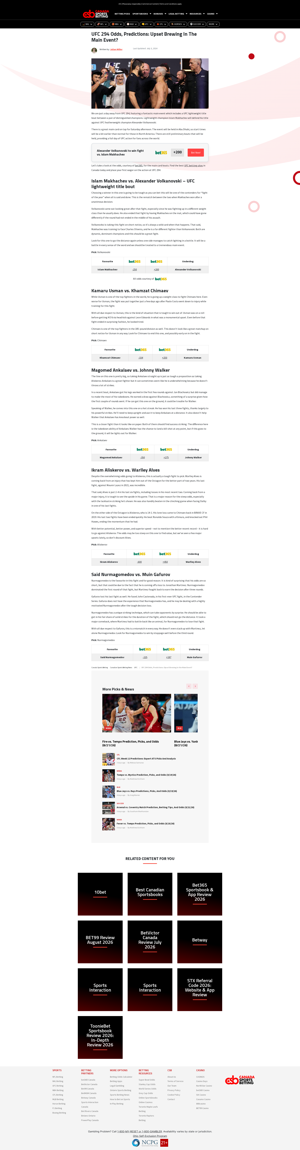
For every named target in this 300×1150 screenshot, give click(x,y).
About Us (172, 1076)
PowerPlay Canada (90, 1120)
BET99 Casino (202, 1108)
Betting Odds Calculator (121, 1076)
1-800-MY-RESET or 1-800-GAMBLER (139, 1131)
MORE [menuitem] (211, 24)
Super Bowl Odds (147, 1079)
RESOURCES (195, 13)
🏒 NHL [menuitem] (85, 24)
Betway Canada (88, 1097)
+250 (164, 357)
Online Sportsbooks (148, 1097)
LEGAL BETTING (176, 13)
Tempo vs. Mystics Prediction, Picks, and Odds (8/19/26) (146, 774)
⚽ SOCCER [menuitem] (195, 24)
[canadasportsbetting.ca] (96, 13)
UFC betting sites (193, 165)
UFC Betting (57, 1085)
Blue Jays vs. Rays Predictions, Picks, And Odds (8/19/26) (147, 791)
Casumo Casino (203, 1099)
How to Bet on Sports (120, 1099)
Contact (171, 1099)
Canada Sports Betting (99, 667)
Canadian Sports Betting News (121, 667)
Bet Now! (195, 152)
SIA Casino (201, 1094)
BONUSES (158, 13)
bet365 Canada (88, 1079)
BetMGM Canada (88, 1093)
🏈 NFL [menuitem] (100, 24)
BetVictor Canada (89, 1084)
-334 (140, 357)
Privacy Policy (174, 1090)
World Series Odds (147, 1088)
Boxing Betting (59, 1112)
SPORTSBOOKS (140, 13)
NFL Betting (57, 1076)
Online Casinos (145, 1102)
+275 (166, 457)
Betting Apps (116, 1081)
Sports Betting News (119, 1094)
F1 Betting (57, 1108)
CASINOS (200, 1076)
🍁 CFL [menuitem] (160, 24)
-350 (142, 457)
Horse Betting (58, 1103)
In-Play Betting (116, 1103)
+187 (168, 657)
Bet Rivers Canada (89, 1111)
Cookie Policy (174, 1094)
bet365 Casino (203, 1090)
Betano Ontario (88, 1115)
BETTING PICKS (122, 13)
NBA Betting (58, 1090)
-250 (134, 269)
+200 (156, 269)
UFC (135, 667)
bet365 (138, 165)
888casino (201, 1103)
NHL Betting (57, 1081)
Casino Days (202, 1081)
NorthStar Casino (204, 1085)
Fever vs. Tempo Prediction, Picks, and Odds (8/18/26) (145, 823)
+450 (165, 561)
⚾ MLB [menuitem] (130, 24)
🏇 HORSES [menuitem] (176, 24)
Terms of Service (175, 1081)
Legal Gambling (117, 1085)
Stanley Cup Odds (147, 1084)
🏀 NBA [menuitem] (115, 24)
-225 (145, 657)
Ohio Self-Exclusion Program (150, 1136)
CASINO (210, 13)
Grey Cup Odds (146, 1093)
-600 (139, 561)
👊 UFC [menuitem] (145, 24)
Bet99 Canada (87, 1088)
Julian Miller (116, 49)
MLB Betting (58, 1099)
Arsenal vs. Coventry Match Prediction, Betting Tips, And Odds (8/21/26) (155, 807)
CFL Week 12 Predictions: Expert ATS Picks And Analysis (146, 758)
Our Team (172, 1085)
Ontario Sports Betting (120, 1090)
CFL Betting (57, 1094)
